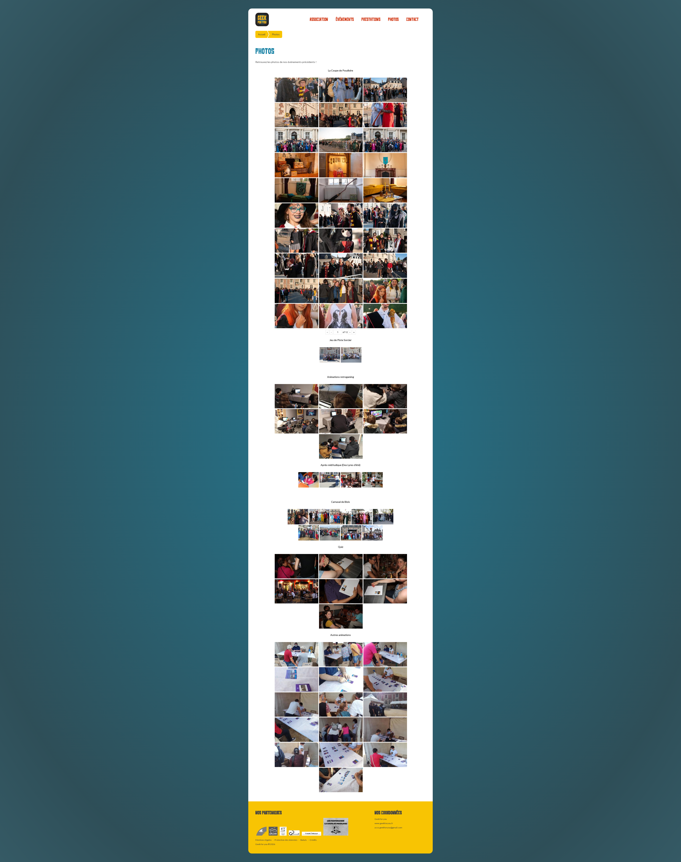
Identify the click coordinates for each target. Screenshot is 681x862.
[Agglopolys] (283, 835)
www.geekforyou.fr (384, 823)
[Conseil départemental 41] (273, 835)
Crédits (313, 840)
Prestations (370, 19)
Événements (345, 19)
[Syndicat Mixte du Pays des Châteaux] (294, 835)
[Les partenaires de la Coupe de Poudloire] (335, 835)
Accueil (261, 34)
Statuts (303, 840)
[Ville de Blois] (261, 835)
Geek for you (261, 844)
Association (319, 19)
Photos (393, 19)
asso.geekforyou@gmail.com (388, 827)
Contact (412, 19)
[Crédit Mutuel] (311, 835)
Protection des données (286, 840)
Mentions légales (263, 840)
